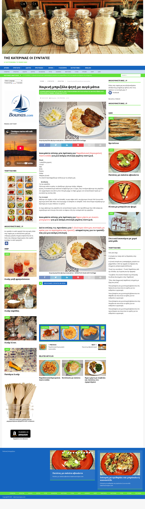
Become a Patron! (114, 99)
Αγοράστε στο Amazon (20, 439)
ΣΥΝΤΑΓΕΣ (16, 68)
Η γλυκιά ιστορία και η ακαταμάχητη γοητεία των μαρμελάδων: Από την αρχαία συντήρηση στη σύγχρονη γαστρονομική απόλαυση (124, 264)
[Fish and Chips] (11, 179)
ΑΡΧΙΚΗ (6, 68)
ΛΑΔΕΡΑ (25, 71)
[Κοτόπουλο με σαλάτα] (72, 368)
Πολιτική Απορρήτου (8, 451)
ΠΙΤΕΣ (50, 71)
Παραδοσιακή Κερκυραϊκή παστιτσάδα (49, 379)
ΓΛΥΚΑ (76, 71)
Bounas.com (8, 124)
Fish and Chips (113, 253)
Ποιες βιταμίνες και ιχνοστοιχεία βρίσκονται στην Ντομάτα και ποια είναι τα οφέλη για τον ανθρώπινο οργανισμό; (124, 303)
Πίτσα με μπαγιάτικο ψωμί (122, 206)
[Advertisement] (72, 306)
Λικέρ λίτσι (10, 342)
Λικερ (6, 249)
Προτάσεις (39, 68)
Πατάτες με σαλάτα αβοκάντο (124, 175)
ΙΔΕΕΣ (99, 71)
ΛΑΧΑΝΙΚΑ (58, 71)
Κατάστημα (75, 68)
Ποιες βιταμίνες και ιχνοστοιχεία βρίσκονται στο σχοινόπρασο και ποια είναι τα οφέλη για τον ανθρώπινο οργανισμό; (124, 311)
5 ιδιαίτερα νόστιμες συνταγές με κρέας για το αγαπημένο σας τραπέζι (72, 229)
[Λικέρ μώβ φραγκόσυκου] (20, 265)
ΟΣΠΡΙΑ (33, 71)
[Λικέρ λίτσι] (20, 328)
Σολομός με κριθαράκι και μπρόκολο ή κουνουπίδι (120, 478)
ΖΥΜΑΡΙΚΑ (7, 71)
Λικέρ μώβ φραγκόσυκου (17, 279)
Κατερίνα (53, 98)
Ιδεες (111, 113)
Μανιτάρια (104, 493)
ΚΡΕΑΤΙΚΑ (16, 71)
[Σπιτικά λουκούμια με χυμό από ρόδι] (125, 224)
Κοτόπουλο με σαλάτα (71, 378)
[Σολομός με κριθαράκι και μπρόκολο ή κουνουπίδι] (120, 464)
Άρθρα (50, 68)
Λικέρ (92, 71)
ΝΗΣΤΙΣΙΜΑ (68, 71)
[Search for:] (131, 75)
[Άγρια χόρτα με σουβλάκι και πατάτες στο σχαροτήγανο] (95, 368)
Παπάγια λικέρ (12, 374)
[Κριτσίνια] (125, 129)
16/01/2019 (45, 98)
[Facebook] (6, 243)
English (88, 68)
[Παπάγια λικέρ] (20, 360)
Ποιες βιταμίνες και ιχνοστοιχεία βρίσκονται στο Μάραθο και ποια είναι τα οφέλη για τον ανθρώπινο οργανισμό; (124, 296)
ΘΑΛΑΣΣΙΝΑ (42, 71)
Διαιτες (28, 68)
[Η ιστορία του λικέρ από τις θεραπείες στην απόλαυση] (20, 179)
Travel (14, 124)
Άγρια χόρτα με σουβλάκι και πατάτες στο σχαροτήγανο (95, 380)
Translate (19, 83)
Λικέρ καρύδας (11, 310)
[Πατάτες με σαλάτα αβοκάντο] (125, 161)
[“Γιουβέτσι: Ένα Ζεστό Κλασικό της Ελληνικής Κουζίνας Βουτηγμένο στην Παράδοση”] (70, 333)
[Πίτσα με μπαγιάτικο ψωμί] (125, 192)
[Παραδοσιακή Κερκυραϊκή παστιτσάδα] (49, 368)
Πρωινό (84, 71)
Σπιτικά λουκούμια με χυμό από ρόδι (123, 239)
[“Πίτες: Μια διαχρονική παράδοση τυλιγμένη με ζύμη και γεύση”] (90, 333)
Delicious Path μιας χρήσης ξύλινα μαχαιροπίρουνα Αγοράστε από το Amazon (20, 420)
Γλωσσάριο (63, 68)
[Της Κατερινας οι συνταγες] (72, 53)
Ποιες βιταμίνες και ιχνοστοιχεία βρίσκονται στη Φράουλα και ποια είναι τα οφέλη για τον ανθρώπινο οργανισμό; (124, 288)
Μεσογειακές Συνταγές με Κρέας (55, 283)
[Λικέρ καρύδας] (20, 296)
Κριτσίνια (114, 143)
